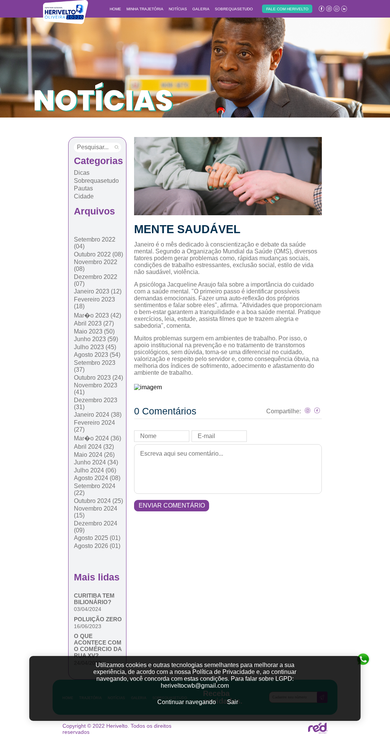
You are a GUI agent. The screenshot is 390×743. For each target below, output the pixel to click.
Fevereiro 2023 (94, 302)
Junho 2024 (96, 462)
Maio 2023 (94, 331)
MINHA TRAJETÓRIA (144, 9)
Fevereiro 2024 (94, 426)
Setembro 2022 (94, 243)
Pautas (83, 188)
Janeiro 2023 (97, 291)
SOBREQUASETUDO (234, 9)
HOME (115, 9)
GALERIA (200, 9)
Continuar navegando (186, 702)
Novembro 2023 (95, 388)
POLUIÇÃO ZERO (98, 619)
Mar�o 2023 (97, 315)
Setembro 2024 (94, 489)
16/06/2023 (87, 626)
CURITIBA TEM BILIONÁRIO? (94, 598)
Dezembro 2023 (95, 403)
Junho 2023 (96, 339)
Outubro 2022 (98, 254)
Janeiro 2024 (97, 414)
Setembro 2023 (94, 366)
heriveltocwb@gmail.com (195, 685)
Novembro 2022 (95, 265)
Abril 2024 (94, 446)
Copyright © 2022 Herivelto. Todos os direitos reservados (116, 729)
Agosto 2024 (97, 478)
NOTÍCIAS (178, 9)
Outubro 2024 (98, 501)
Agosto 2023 (97, 354)
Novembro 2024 (95, 512)
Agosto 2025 (97, 538)
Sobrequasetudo (96, 180)
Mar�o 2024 (97, 438)
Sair (232, 702)
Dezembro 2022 (95, 280)
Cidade (84, 196)
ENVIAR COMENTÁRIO (172, 505)
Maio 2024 (94, 454)
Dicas (82, 172)
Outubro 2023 (98, 377)
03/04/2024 (87, 609)
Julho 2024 (95, 470)
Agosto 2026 (97, 546)
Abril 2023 (94, 323)
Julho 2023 (95, 347)
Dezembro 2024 (95, 526)
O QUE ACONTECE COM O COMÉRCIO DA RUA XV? (97, 646)
